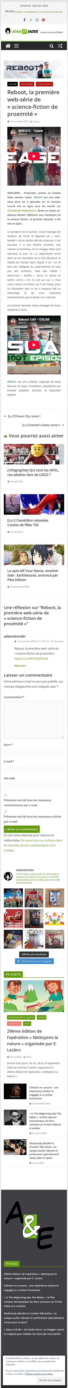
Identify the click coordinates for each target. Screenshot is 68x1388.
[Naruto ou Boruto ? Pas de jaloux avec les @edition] (54, 939)
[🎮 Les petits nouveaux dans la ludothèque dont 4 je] (13, 939)
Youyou (36, 121)
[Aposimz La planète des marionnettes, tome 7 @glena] (34, 939)
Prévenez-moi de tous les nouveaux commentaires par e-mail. (27, 802)
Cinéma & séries (44, 84)
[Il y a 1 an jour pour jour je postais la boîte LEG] (34, 897)
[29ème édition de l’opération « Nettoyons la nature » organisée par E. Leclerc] (34, 996)
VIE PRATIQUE (14, 1023)
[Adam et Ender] (8, 46)
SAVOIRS (41, 1017)
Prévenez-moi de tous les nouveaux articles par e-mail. (32, 819)
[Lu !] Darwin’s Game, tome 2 (41, 425)
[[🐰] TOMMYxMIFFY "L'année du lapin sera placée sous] (13, 918)
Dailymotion (28, 210)
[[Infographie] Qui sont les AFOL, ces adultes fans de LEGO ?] (34, 446)
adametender (15, 636)
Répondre (20, 665)
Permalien (59, 641)
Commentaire (14, 697)
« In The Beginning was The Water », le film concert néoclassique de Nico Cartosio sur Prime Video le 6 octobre (45, 1121)
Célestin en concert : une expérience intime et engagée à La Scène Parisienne (39, 13)
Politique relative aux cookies (39, 1373)
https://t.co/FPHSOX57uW (31, 658)
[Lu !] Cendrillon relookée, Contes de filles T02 (28, 522)
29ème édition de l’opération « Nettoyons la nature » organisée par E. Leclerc (32, 1040)
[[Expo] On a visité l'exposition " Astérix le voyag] (13, 897)
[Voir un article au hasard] (60, 46)
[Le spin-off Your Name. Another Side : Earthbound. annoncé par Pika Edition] (34, 547)
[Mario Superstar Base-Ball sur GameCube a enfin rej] (54, 897)
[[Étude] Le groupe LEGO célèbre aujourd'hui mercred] (54, 918)
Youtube (12, 210)
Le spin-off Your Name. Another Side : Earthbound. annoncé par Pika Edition (33, 575)
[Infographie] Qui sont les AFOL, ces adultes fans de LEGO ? (33, 472)
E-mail (9, 761)
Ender (29, 1056)
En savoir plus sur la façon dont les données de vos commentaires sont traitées (33, 845)
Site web (9, 778)
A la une (12, 84)
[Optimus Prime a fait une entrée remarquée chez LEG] (34, 918)
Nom (8, 745)
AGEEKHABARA (27, 84)
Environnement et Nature (21, 1017)
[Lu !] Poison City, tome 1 (24, 416)
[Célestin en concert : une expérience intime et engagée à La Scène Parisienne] (15, 1096)
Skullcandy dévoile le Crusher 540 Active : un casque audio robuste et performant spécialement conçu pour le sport (44, 1151)
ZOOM (27, 1023)
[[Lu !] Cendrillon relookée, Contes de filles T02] (34, 497)
